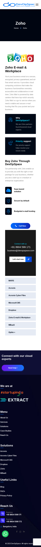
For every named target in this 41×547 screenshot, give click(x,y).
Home (16, 28)
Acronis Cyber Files (17, 295)
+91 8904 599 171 (21, 247)
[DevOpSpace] (20, 4)
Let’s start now (18, 259)
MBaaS (12, 325)
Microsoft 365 (14, 303)
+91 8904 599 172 (14, 521)
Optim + (12, 332)
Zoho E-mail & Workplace (19, 318)
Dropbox (12, 310)
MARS (11, 281)
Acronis (12, 288)
